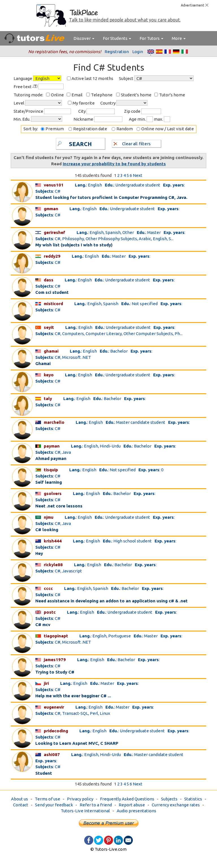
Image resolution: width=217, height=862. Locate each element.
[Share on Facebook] (88, 839)
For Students (115, 38)
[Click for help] (35, 86)
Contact (20, 804)
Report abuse (132, 804)
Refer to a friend (96, 804)
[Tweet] (98, 839)
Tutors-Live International (85, 810)
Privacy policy (80, 798)
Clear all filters (136, 143)
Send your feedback (54, 804)
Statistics (193, 798)
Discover (82, 38)
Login (137, 51)
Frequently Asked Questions (127, 798)
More (177, 38)
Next (137, 175)
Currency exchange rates (176, 804)
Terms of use (47, 798)
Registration (117, 51)
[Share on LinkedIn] (118, 839)
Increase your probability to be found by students (114, 163)
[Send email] (128, 839)
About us (19, 798)
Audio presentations (136, 810)
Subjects (169, 798)
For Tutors (150, 38)
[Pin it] (108, 839)
